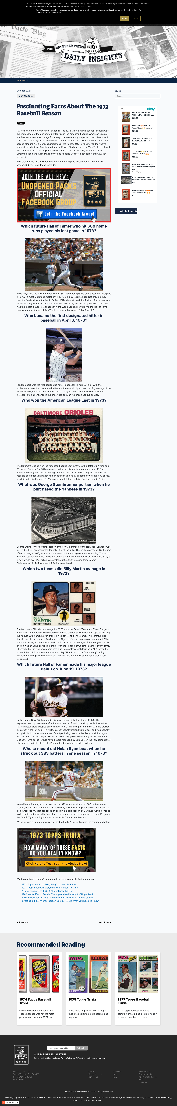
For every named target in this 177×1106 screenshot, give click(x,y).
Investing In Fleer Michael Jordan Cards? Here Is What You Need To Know (60, 901)
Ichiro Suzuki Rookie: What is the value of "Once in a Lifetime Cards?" (58, 897)
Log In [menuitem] (91, 1071)
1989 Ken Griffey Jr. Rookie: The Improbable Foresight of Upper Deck (57, 894)
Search (118, 91)
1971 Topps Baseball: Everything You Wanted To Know (50, 887)
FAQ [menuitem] (115, 1077)
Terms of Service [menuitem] (146, 1074)
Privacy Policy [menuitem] (144, 1071)
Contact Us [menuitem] (93, 1077)
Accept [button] (124, 18)
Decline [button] (135, 18)
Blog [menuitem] (115, 1074)
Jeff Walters (26, 96)
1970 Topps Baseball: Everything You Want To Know (49, 884)
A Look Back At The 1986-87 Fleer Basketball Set (47, 891)
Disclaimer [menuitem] (143, 1082)
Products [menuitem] (117, 1071)
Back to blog (22, 80)
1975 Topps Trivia (82, 999)
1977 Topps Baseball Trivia (134, 1001)
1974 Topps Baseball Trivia (35, 1001)
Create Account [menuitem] (95, 1074)
